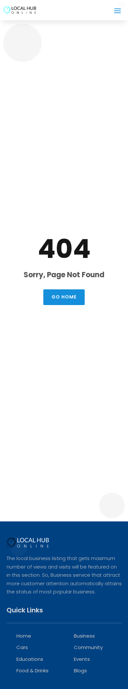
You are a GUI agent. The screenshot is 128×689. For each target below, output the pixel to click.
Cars (22, 647)
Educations (29, 659)
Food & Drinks (32, 670)
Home (23, 635)
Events (82, 659)
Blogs (80, 670)
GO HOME (64, 297)
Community (88, 647)
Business (84, 635)
